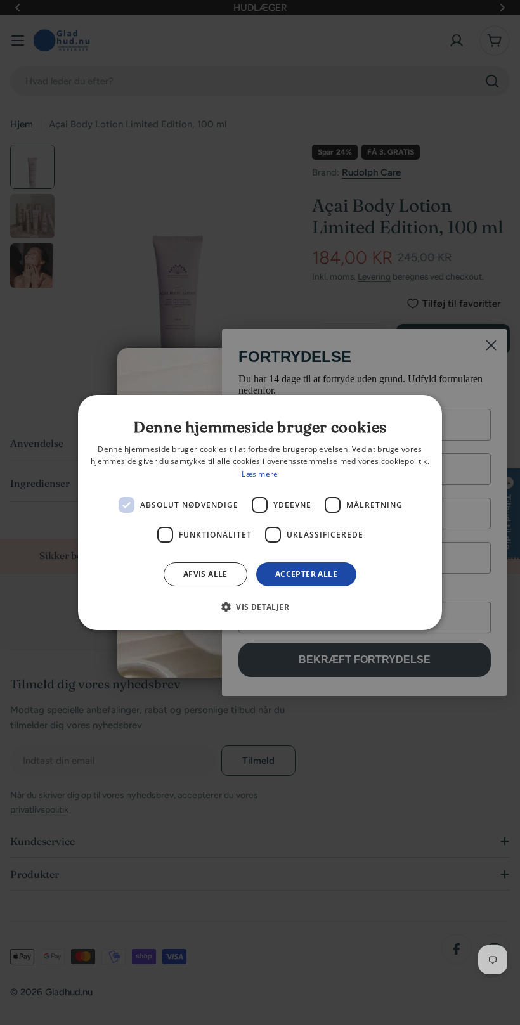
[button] (260, 606)
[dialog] (260, 513)
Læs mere (260, 473)
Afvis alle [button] (205, 574)
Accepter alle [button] (306, 574)
